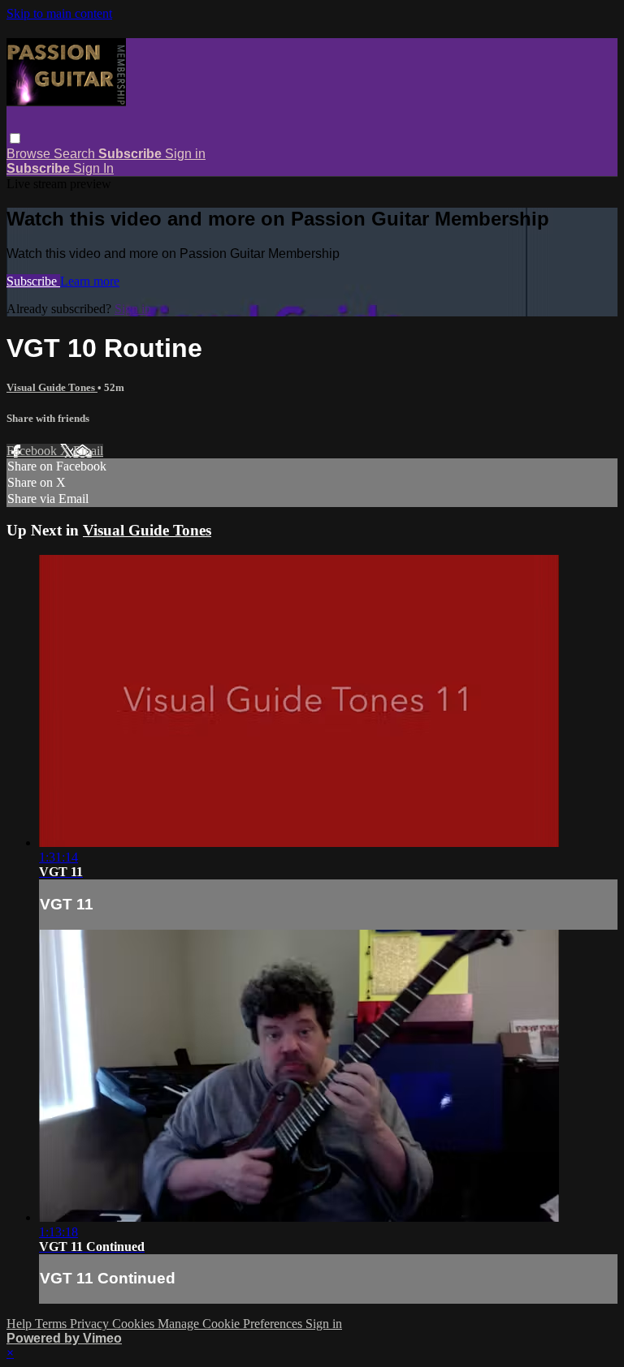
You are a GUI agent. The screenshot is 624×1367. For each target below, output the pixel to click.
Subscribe (33, 281)
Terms (52, 1323)
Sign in (185, 154)
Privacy (91, 1323)
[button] (15, 138)
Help (20, 1323)
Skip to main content (59, 13)
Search (76, 154)
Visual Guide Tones (52, 387)
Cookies (135, 1323)
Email (88, 451)
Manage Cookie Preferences (232, 1323)
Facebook (33, 451)
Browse (30, 154)
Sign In (93, 168)
